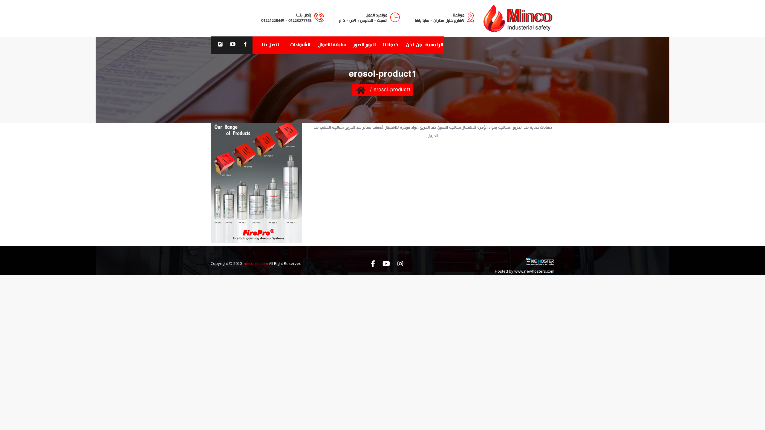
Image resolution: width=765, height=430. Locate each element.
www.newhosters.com (534, 271)
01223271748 (299, 20)
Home (361, 90)
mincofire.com (255, 263)
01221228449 (272, 20)
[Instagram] (220, 45)
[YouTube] (233, 45)
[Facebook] (245, 45)
